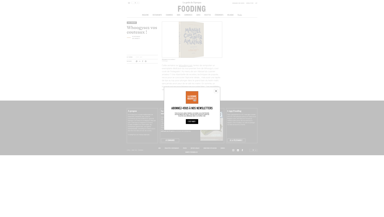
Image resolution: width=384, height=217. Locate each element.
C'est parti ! (192, 121)
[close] (216, 91)
